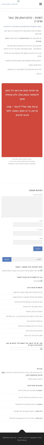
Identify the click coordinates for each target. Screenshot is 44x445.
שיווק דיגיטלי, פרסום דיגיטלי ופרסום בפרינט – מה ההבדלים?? (24, 316)
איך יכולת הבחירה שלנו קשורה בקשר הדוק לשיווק (28, 292)
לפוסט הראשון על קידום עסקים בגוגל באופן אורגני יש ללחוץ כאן (22, 26)
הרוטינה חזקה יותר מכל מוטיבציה (32, 307)
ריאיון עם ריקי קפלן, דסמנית (34, 311)
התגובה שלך (37, 195)
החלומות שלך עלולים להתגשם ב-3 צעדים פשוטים (27, 297)
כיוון (31, 372)
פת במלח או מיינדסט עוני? (34, 321)
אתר (41, 238)
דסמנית (39, 390)
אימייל (39, 230)
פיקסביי (30, 379)
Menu (40, 4)
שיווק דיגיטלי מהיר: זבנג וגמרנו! (33, 335)
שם (40, 221)
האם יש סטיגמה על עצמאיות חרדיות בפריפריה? (28, 302)
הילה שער (39, 411)
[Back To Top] (22, 432)
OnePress (6, 438)
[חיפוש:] (27, 259)
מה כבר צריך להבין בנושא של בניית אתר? (30, 326)
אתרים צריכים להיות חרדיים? (34, 331)
